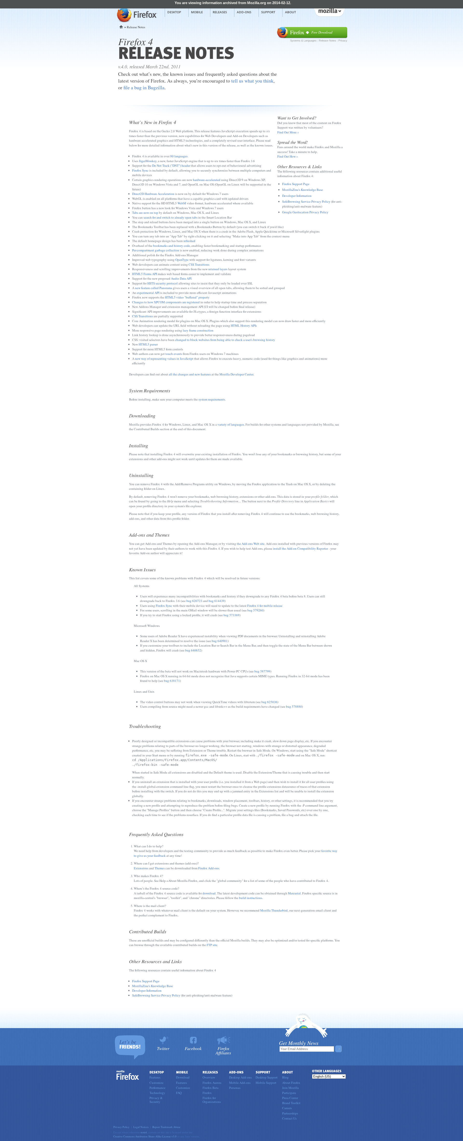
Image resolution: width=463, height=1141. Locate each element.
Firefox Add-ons (208, 868)
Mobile (197, 12)
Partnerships (290, 1113)
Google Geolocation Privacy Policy (305, 212)
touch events (173, 354)
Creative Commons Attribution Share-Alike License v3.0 (145, 1136)
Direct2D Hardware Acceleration (153, 194)
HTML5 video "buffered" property (187, 297)
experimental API (148, 292)
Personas (234, 1088)
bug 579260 (255, 610)
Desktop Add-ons (240, 1077)
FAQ (179, 1093)
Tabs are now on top (145, 212)
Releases (220, 12)
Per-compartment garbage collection (155, 250)
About (290, 12)
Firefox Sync (140, 170)
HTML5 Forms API (144, 274)
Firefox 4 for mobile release (264, 605)
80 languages (179, 156)
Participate (289, 1093)
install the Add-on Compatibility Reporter (300, 548)
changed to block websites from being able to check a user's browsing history (225, 340)
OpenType (182, 259)
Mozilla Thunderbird (274, 910)
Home (121, 26)
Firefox (128, 1075)
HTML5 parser (148, 344)
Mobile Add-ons (240, 1082)
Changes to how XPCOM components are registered (166, 302)
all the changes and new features (190, 374)
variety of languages (231, 424)
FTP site (212, 945)
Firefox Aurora (212, 1082)
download (209, 893)
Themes (160, 868)
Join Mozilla (290, 1088)
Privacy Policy (121, 1127)
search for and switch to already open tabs (170, 217)
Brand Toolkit (291, 1103)
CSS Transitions (199, 264)
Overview (209, 1077)
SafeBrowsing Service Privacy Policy (306, 201)
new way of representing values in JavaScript (164, 358)
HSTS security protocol (162, 283)
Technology (157, 1093)
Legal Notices (141, 1127)
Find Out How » (287, 156)
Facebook (193, 1048)
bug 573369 (231, 615)
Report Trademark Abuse (166, 1127)
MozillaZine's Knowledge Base (302, 189)
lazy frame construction (198, 330)
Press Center (290, 1098)
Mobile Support (266, 1082)
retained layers (217, 269)
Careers (287, 1108)
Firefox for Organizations (212, 1100)
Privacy (342, 40)
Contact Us (289, 1118)
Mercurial (294, 893)
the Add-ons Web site (251, 543)
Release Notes (327, 40)
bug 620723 (194, 601)
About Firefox (291, 1082)
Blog (285, 1077)
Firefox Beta (210, 1088)
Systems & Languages (303, 40)
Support (268, 12)
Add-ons (244, 12)
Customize (156, 1082)
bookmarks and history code (171, 245)
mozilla (329, 12)
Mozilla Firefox (136, 15)
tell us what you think (252, 80)
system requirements (211, 399)
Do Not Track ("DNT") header (171, 165)
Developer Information (297, 196)
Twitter (163, 1048)
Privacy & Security (156, 1100)
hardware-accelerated (206, 180)
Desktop (174, 12)
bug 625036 (269, 702)
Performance (157, 1088)
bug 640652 (193, 650)
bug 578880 (294, 706)
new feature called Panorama (153, 288)
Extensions (141, 868)
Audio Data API (181, 278)
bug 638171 (172, 680)
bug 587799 (262, 671)
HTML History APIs (244, 325)
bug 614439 (217, 601)
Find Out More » (288, 132)
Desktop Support (267, 1077)
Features (155, 1077)
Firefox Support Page (295, 184)
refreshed (189, 241)
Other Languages (326, 1071)
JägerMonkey (148, 161)
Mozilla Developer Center (236, 374)
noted (144, 1132)
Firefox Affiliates (223, 1050)
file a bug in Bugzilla (143, 87)
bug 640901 (220, 641)
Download (183, 1077)
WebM (181, 203)
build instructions (250, 898)
